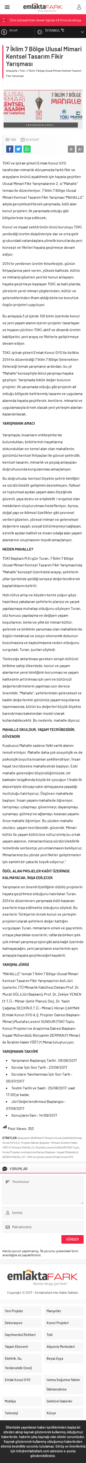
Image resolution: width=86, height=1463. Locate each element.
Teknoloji (11, 1413)
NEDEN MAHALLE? (14, 1156)
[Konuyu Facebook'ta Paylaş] (9, 149)
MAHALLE (28, 1147)
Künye (51, 1413)
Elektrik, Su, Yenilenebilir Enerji (18, 1363)
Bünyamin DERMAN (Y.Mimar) (35, 1137)
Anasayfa (11, 70)
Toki (22, 70)
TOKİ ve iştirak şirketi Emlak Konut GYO (50, 1156)
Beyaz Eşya (55, 1358)
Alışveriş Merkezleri (61, 1347)
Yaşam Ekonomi (16, 1347)
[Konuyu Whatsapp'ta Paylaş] (27, 149)
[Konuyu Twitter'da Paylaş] (18, 149)
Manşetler (54, 1311)
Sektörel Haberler (59, 1401)
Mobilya (10, 1401)
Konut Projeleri (58, 1323)
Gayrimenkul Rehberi (20, 1335)
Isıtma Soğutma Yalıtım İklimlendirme (63, 1384)
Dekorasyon (13, 1323)
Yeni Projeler (14, 1311)
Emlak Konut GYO (17, 1380)
